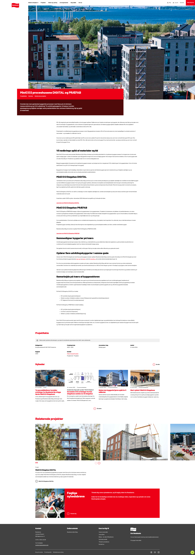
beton (84, 259)
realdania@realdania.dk (41, 545)
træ (77, 259)
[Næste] (99, 463)
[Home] (15, 5)
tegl (80, 259)
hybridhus (93, 259)
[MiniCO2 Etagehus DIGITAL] (67, 442)
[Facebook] (151, 552)
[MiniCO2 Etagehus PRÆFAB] (135, 442)
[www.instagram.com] (159, 552)
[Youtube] (155, 552)
